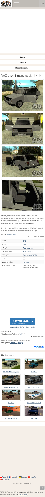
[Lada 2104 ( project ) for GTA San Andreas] (34, 379)
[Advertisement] (22, 31)
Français (14, 477)
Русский (5, 477)
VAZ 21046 (34, 418)
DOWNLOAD (20, 321)
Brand (22, 57)
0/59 (21, 334)
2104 (25, 244)
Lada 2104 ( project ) (34, 387)
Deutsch (24, 477)
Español (33, 477)
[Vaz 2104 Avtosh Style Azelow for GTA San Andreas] (11, 379)
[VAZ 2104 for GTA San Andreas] (34, 364)
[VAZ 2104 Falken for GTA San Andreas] (11, 410)
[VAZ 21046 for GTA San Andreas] (34, 410)
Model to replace (22, 68)
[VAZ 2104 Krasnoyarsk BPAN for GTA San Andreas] (11, 364)
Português (5, 479)
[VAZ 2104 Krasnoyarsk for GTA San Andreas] (22, 95)
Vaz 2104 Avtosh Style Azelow (10, 387)
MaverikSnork (11, 234)
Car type (22, 62)
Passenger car (28, 248)
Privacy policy (23, 494)
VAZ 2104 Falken (11, 418)
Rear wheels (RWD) (30, 255)
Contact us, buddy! (16, 343)
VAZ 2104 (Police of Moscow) (34, 403)
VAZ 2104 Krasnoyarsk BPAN (11, 372)
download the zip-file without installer (22, 327)
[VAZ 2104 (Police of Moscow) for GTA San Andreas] (34, 395)
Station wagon (28, 251)
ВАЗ (24, 241)
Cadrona (26, 262)
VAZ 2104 (34, 372)
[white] (24, 259)
